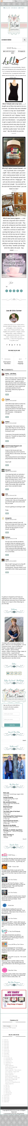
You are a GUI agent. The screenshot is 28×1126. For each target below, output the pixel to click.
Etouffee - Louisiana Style (13, 866)
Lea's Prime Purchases (12, 879)
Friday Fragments (9, 1065)
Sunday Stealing (8, 797)
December (8, 1058)
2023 (5, 1043)
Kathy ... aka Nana (10, 373)
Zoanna (7, 399)
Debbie (7, 422)
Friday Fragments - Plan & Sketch (13, 1070)
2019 (5, 1049)
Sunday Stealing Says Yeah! (10, 798)
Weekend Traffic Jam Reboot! (11, 826)
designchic (8, 518)
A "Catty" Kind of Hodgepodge (14, 931)
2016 (5, 1053)
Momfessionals (7, 807)
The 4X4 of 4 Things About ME (12, 1082)
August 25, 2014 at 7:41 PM (10, 519)
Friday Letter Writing (12, 970)
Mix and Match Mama (9, 802)
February (7, 1092)
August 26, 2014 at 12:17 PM (11, 538)
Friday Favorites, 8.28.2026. (10, 817)
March (7, 1091)
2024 (5, 1041)
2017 (5, 1052)
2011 (5, 1098)
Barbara (7, 537)
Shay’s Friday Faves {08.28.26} (11, 803)
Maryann (8, 470)
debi (6, 494)
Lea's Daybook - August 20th (12, 1071)
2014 (5, 1056)
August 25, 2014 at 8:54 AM (10, 423)
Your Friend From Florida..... (11, 820)
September (8, 1062)
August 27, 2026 (7, 836)
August (7, 1064)
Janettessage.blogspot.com (13, 446)
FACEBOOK (14, 8)
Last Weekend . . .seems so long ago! (13, 831)
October (7, 1061)
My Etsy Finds (11, 905)
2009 (5, 1101)
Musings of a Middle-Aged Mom (12, 830)
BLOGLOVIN (7, 8)
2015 (5, 1055)
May (6, 1088)
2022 (5, 1044)
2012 (5, 1097)
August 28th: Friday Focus (10, 822)
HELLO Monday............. (10, 1068)
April (6, 1089)
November (8, 1059)
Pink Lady (6, 793)
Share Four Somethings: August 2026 (13, 794)
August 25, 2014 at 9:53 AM (10, 447)
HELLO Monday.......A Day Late (12, 1077)
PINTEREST (21, 8)
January (7, 1094)
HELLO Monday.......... (12, 855)
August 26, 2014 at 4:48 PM (10, 561)
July (6, 1085)
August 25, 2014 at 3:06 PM (10, 471)
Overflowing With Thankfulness (12, 816)
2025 (5, 1040)
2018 (5, 1050)
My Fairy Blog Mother (18, 1113)
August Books (7, 812)
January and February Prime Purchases (16, 944)
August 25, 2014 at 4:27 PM (10, 495)
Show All (24, 839)
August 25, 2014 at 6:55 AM (10, 375)
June (6, 1086)
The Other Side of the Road (11, 811)
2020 (5, 1047)
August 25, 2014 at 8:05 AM (10, 400)
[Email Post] (6, 286)
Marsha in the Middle (9, 825)
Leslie (7, 559)
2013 (5, 1095)
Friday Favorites (7, 808)
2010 (5, 1100)
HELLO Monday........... (10, 1073)
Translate (13, 1028)
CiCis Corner (16, 1110)
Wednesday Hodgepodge (11, 1067)
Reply (7, 394)
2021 (5, 1046)
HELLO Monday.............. (10, 1080)
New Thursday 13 (8, 834)
